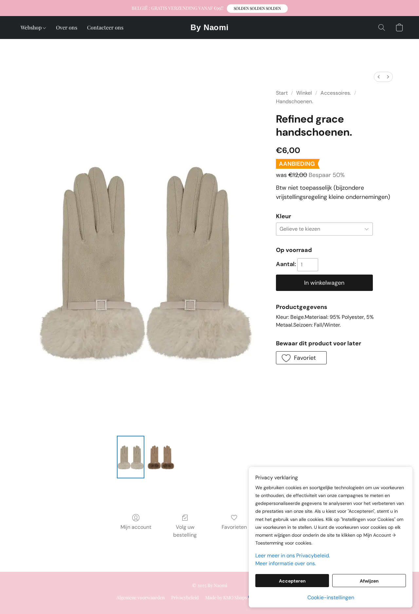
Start (282, 92)
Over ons (66, 27)
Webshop (32, 27)
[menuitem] (378, 77)
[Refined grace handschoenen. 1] (160, 457)
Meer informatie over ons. (285, 563)
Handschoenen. (294, 101)
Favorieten (234, 527)
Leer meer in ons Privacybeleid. (292, 555)
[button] (257, 8)
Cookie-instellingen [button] (330, 597)
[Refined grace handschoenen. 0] (130, 457)
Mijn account (135, 527)
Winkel (304, 92)
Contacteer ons (105, 27)
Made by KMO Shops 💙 (229, 597)
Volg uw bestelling (185, 531)
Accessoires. (335, 92)
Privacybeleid (185, 597)
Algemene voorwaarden (141, 597)
